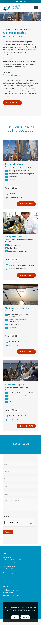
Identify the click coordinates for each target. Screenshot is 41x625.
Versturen (8, 532)
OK (15, 617)
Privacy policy (8, 573)
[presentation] (19, 522)
